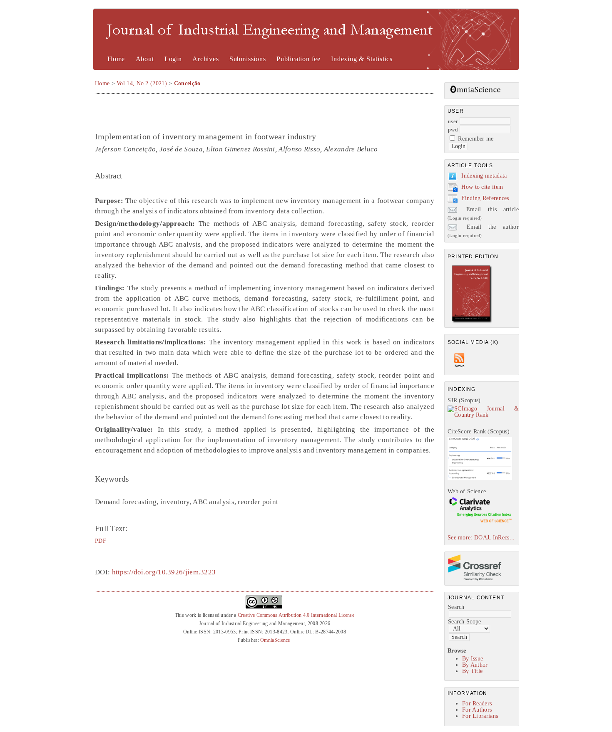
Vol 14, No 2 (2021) (142, 83)
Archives (205, 58)
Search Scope (464, 621)
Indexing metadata (484, 176)
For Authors (477, 710)
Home (116, 58)
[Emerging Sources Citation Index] (480, 522)
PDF (100, 540)
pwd (453, 129)
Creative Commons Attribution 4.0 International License (296, 615)
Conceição (187, 83)
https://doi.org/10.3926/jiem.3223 (164, 572)
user (453, 121)
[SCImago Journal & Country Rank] (483, 415)
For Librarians (480, 716)
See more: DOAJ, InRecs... (481, 537)
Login (173, 58)
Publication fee (298, 58)
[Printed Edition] (472, 322)
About (145, 58)
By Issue (472, 658)
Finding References (485, 198)
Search (456, 607)
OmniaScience (275, 640)
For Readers (477, 703)
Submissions (247, 58)
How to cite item (482, 187)
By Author (475, 665)
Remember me (475, 139)
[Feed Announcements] (459, 369)
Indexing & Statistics (362, 58)
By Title (472, 671)
